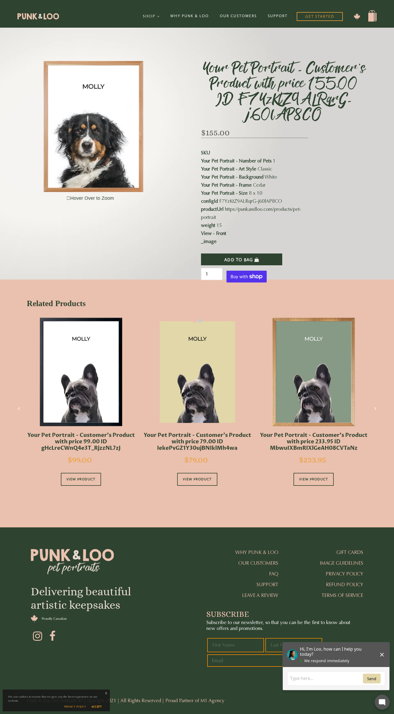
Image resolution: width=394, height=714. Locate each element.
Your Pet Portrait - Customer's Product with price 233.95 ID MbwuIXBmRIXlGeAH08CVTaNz (313, 441)
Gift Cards (349, 552)
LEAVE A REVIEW (260, 595)
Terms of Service (342, 595)
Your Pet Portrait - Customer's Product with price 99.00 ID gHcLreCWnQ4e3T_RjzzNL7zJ (81, 441)
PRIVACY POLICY (75, 706)
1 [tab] (194, 320)
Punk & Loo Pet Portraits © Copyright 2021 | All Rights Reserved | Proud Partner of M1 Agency (125, 701)
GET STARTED (319, 16)
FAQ (273, 574)
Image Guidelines (341, 563)
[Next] (375, 408)
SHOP (150, 16)
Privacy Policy (344, 574)
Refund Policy (344, 585)
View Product (80, 479)
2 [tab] (199, 320)
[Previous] (18, 408)
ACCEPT (96, 706)
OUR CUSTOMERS (238, 16)
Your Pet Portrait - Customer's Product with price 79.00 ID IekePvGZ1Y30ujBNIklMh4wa (197, 441)
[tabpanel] (81, 409)
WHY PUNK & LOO (189, 16)
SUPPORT (278, 16)
